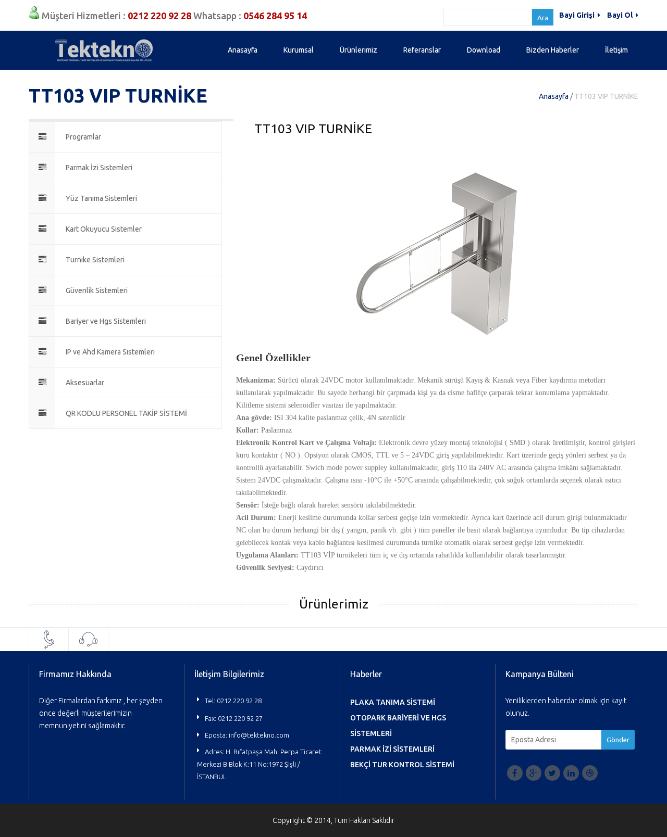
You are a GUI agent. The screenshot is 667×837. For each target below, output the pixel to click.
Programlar (83, 137)
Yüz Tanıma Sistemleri (101, 198)
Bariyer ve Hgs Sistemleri (106, 321)
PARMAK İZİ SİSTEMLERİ (392, 749)
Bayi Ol (620, 15)
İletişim (616, 50)
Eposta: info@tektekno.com (247, 735)
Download (483, 50)
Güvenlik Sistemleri (97, 290)
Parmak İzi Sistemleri (99, 167)
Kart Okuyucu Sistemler (104, 229)
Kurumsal (298, 50)
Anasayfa (242, 50)
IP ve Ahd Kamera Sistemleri (110, 352)
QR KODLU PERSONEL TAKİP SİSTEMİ (126, 413)
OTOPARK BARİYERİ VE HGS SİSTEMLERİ (398, 726)
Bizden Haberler (552, 50)
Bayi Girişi (577, 15)
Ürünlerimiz (358, 50)
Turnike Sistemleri (95, 260)
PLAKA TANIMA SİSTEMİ (392, 702)
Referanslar (422, 50)
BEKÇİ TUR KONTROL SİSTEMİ (402, 764)
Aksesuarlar (85, 382)
